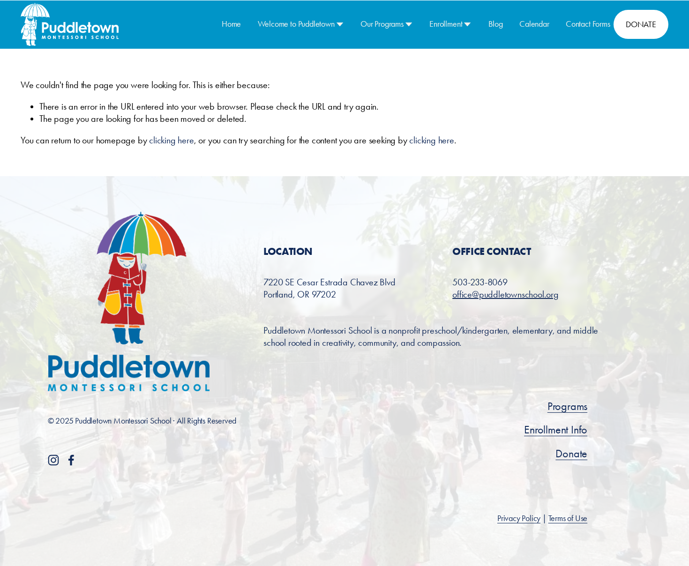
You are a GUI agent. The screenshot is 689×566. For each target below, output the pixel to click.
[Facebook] (71, 460)
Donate (571, 453)
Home (231, 24)
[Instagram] (53, 460)
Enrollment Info (555, 429)
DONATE (641, 24)
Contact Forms (588, 24)
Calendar (534, 24)
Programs (567, 406)
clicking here (171, 140)
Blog (495, 24)
